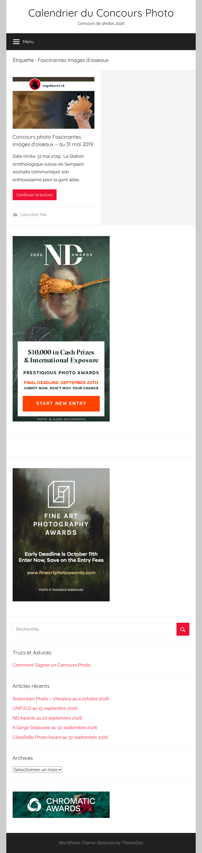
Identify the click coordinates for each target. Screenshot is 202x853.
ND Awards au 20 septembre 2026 (47, 718)
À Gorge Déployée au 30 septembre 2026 (55, 727)
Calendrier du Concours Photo (101, 12)
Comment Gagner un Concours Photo (51, 665)
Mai (43, 214)
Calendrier (29, 214)
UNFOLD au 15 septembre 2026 (45, 708)
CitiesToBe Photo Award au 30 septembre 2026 (60, 737)
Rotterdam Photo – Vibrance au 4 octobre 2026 (61, 698)
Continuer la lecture (35, 195)
